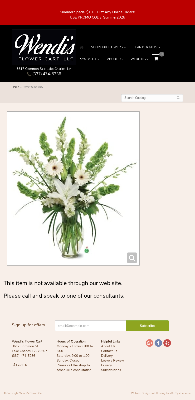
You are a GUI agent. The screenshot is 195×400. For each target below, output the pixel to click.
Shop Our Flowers (107, 47)
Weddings (139, 59)
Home (15, 87)
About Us (114, 59)
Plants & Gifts (145, 47)
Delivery (107, 355)
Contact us (109, 351)
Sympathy (88, 59)
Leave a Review (112, 360)
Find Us (21, 365)
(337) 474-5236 (46, 74)
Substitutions (111, 370)
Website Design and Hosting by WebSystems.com (161, 393)
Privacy (106, 365)
